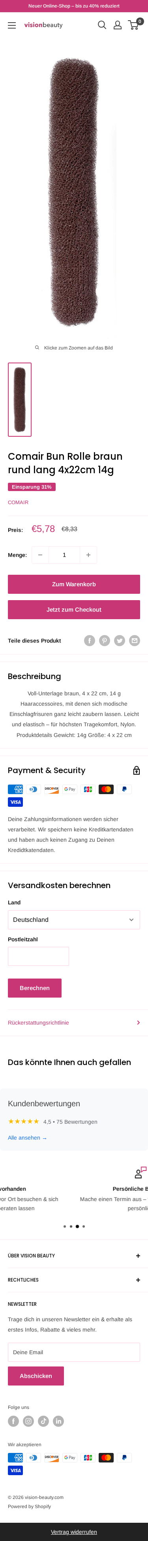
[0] (134, 25)
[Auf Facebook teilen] (89, 640)
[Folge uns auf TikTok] (43, 1421)
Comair (18, 502)
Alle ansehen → (27, 1137)
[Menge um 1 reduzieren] (40, 555)
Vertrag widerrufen (74, 1532)
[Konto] (118, 25)
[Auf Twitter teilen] (119, 640)
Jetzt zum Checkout (74, 609)
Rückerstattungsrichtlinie (38, 1022)
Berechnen (35, 987)
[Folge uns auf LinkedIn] (58, 1421)
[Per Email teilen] (134, 640)
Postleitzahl (23, 939)
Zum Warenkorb (74, 584)
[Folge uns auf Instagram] (28, 1421)
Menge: (17, 555)
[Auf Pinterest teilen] (104, 640)
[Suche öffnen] (102, 25)
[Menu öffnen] (12, 25)
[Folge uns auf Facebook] (13, 1421)
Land (14, 902)
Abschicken (36, 1375)
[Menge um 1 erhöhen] (88, 555)
